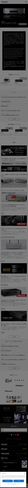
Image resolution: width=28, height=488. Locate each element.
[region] (13, 479)
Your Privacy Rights (13, 483)
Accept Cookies (8, 480)
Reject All (18, 480)
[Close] (24, 473)
